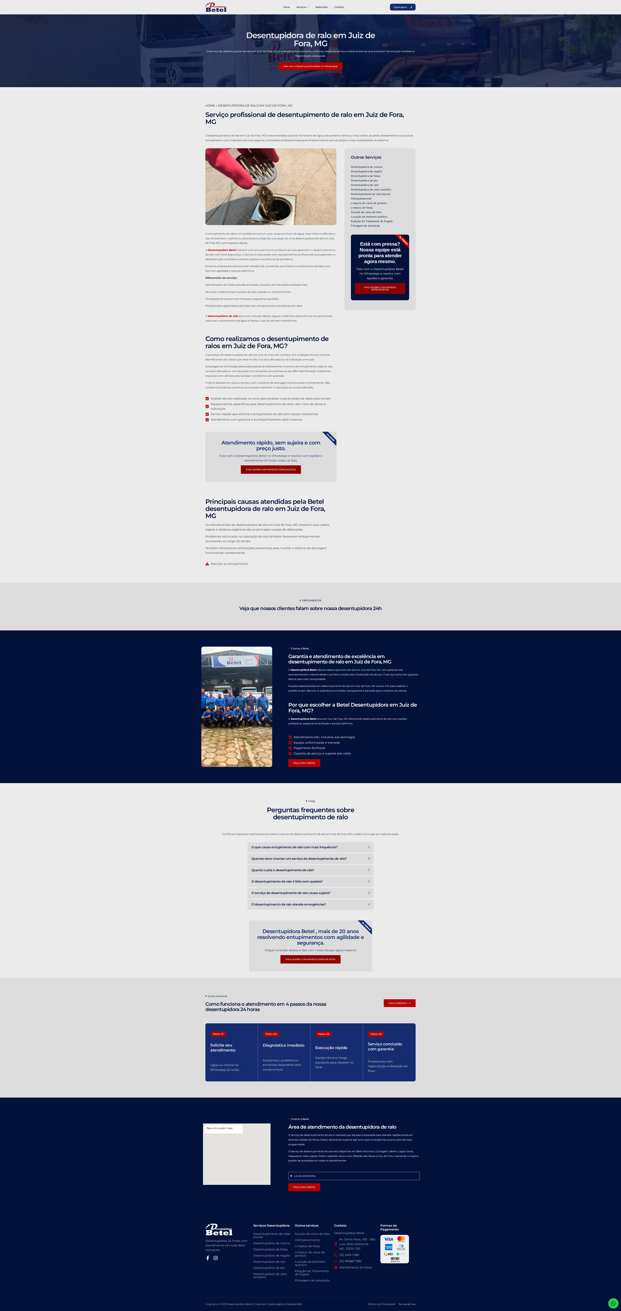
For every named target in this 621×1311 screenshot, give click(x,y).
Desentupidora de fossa (365, 176)
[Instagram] (215, 1258)
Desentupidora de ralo (365, 185)
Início (286, 7)
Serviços (301, 7)
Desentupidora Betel (222, 250)
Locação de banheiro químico (369, 216)
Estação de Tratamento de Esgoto (372, 221)
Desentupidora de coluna (366, 167)
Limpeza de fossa (362, 207)
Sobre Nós (322, 7)
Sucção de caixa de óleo (366, 212)
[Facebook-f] (207, 1258)
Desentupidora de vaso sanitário (371, 189)
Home (210, 105)
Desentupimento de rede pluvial (370, 194)
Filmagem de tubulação (365, 225)
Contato (339, 7)
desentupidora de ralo (223, 316)
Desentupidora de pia (364, 180)
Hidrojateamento (361, 198)
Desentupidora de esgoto (366, 171)
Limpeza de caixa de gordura (369, 203)
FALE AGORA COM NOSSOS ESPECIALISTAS (310, 959)
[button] (218, 1034)
